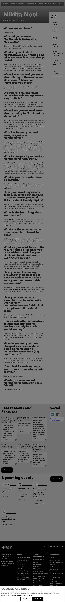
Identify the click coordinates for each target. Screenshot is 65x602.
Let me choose (26, 598)
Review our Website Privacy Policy (24, 595)
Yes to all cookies (37, 598)
